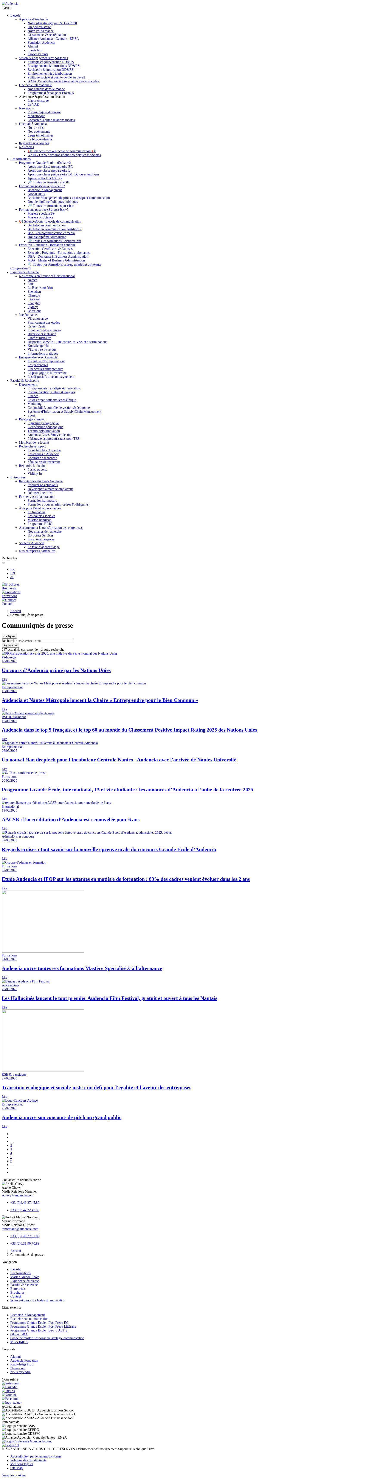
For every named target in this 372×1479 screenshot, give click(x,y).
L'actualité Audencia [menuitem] (33, 124)
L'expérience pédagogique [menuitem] (45, 427)
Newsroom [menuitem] (26, 108)
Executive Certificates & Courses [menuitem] (50, 249)
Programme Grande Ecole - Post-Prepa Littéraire (43, 1326)
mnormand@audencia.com (20, 1229)
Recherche (9, 641)
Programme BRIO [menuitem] (40, 524)
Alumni (15, 1356)
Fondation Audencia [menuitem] (41, 42)
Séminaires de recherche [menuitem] (44, 462)
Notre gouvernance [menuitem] (41, 31)
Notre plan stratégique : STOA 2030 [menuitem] (52, 23)
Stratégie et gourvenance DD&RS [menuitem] (51, 62)
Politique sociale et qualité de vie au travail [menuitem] (56, 77)
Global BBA (19, 1334)
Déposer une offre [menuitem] (40, 493)
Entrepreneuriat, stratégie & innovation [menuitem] (54, 388)
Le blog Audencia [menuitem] (40, 139)
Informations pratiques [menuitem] (43, 353)
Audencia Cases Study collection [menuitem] (50, 435)
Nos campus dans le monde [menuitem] (46, 89)
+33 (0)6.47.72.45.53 (24, 1210)
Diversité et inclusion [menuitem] (42, 334)
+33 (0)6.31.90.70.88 (24, 1243)
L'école (15, 1269)
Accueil (15, 611)
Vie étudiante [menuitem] (28, 315)
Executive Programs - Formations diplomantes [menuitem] (59, 252)
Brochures (17, 1292)
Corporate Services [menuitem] (40, 535)
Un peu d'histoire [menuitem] (39, 27)
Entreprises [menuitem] (17, 477)
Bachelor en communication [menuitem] (47, 225)
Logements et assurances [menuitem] (44, 330)
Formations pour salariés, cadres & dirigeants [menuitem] (58, 504)
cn (12, 577)
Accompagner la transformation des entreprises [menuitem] (50, 527)
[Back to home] (10, 3)
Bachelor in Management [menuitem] (45, 190)
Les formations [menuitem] (20, 159)
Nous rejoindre (20, 1372)
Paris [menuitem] (31, 284)
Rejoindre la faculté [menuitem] (32, 465)
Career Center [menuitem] (37, 326)
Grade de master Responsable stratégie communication (47, 1338)
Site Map (16, 1468)
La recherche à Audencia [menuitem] (44, 450)
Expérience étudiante (24, 1281)
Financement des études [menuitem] (44, 322)
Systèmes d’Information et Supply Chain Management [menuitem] (64, 411)
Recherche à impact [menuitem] (32, 446)
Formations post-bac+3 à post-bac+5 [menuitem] (43, 209)
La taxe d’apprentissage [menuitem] (44, 547)
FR (12, 569)
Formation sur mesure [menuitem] (42, 500)
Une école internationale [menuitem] (35, 85)
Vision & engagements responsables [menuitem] (43, 58)
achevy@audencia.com (17, 1195)
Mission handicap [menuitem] (39, 520)
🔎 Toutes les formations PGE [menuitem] (48, 182)
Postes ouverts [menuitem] (37, 469)
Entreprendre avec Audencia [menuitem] (38, 357)
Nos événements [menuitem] (39, 131)
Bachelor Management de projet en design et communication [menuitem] (69, 198)
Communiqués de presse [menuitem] (44, 112)
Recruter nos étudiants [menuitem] (43, 485)
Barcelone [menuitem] (34, 311)
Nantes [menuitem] (32, 280)
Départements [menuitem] (28, 384)
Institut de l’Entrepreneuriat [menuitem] (46, 361)
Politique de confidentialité (28, 1460)
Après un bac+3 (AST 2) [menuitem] (45, 178)
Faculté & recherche (24, 1285)
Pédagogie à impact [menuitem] (32, 419)
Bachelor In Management (27, 1315)
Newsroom (17, 1368)
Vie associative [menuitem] (38, 318)
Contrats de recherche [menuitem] (42, 458)
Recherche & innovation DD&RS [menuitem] (51, 69)
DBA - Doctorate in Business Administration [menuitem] (58, 256)
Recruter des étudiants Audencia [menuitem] (41, 481)
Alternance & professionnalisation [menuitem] (42, 96)
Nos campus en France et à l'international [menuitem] (47, 276)
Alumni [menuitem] (33, 46)
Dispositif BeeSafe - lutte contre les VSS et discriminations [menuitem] (67, 342)
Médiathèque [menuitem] (36, 116)
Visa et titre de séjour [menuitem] (42, 349)
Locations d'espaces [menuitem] (41, 539)
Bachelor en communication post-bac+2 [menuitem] (55, 229)
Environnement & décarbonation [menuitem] (50, 73)
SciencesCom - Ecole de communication (37, 1300)
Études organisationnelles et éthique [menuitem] (52, 400)
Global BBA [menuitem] (36, 194)
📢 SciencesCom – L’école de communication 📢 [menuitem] (62, 151)
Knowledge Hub (21, 1364)
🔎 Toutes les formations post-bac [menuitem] (51, 206)
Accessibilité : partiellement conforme (35, 1456)
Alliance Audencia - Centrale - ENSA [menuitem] (53, 38)
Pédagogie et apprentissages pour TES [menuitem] (54, 438)
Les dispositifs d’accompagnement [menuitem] (51, 376)
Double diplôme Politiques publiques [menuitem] (53, 201)
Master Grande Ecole (24, 1277)
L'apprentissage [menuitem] (38, 100)
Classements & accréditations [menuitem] (47, 35)
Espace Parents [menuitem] (38, 54)
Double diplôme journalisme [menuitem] (47, 237)
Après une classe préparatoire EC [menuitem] (50, 166)
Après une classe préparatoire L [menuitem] (49, 170)
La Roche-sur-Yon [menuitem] (40, 287)
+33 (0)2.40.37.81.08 (24, 1236)
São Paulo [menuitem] (34, 299)
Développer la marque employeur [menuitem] (50, 489)
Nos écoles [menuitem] (26, 147)
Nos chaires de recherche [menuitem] (45, 531)
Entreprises (17, 1288)
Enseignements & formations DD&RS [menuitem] (54, 66)
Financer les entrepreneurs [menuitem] (45, 369)
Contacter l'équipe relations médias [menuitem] (51, 120)
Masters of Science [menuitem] (40, 217)
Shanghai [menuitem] (34, 303)
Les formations (20, 1273)
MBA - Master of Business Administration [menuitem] (56, 260)
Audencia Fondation (24, 1360)
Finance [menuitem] (33, 396)
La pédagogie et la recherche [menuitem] (47, 373)
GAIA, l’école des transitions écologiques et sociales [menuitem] (63, 81)
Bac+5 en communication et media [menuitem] (51, 233)
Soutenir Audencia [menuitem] (31, 543)
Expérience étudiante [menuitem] (24, 272)
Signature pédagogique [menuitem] (43, 423)
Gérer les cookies (13, 1475)
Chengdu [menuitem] (34, 295)
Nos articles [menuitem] (35, 127)
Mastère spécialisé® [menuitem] (41, 213)
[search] (3, 563)
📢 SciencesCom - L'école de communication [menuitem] (50, 221)
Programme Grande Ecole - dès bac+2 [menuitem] (45, 163)
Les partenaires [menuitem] (38, 365)
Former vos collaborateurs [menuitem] (36, 496)
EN (12, 573)
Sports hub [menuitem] (35, 50)
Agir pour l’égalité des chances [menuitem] (40, 508)
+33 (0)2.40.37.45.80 (24, 1202)
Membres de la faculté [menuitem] (34, 442)
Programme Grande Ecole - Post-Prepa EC (39, 1322)
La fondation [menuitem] (36, 512)
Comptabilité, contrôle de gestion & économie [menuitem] (59, 407)
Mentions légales (21, 1464)
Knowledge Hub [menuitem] (39, 345)
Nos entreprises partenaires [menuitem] (37, 551)
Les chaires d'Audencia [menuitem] (43, 454)
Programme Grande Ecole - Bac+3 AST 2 (38, 1330)
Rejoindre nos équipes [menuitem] (34, 143)
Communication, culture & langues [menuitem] (51, 392)
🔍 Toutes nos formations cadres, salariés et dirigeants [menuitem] (64, 264)
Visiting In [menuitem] (35, 473)
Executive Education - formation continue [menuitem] (47, 245)
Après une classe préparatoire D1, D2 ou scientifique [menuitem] (63, 174)
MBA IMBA (19, 1342)
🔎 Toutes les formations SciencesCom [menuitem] (54, 241)
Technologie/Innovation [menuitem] (44, 431)
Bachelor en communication (29, 1319)
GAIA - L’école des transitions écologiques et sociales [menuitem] (64, 155)
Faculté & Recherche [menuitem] (24, 380)
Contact (15, 1296)
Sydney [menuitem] (33, 307)
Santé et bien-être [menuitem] (39, 338)
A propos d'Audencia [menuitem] (33, 19)
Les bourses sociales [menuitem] (41, 516)
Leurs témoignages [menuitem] (40, 135)
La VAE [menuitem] (33, 104)
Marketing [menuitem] (35, 404)
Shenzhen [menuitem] (34, 291)
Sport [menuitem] (31, 415)
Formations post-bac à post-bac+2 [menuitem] (42, 186)
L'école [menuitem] (15, 15)
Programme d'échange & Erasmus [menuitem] (51, 93)
